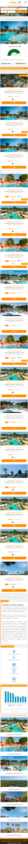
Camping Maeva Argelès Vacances (14, 773)
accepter (3, 841)
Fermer (19, 843)
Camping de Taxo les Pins (14, 820)
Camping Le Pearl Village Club (14, 734)
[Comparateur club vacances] (12, 4)
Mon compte (26, 2)
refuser (25, 839)
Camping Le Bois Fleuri (14, 789)
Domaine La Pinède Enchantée (14, 804)
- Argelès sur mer (19, 91)
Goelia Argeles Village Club (14, 754)
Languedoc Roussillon (9, 91)
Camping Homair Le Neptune (14, 835)
